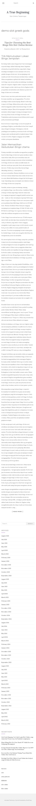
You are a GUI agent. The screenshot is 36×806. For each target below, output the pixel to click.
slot (2, 772)
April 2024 (4, 637)
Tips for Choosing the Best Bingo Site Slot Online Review (17, 43)
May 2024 (4, 633)
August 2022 (5, 709)
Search (30, 523)
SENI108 (4, 780)
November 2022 (6, 698)
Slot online (4, 788)
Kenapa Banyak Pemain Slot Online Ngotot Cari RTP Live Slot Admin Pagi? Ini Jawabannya (17, 748)
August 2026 (5, 536)
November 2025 (6, 568)
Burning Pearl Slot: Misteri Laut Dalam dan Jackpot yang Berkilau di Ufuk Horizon (17, 759)
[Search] (33, 3)
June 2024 (4, 630)
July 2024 (4, 626)
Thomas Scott (26, 49)
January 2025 (5, 604)
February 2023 (5, 688)
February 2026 (5, 557)
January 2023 (5, 691)
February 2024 (5, 644)
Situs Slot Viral (17, 38)
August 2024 (5, 622)
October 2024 (5, 615)
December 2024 (6, 608)
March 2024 (5, 641)
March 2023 (4, 684)
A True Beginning (18, 12)
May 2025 (4, 590)
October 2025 (5, 572)
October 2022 (5, 702)
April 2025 (4, 594)
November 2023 (6, 655)
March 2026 (5, 554)
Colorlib (17, 800)
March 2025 (5, 597)
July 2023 (4, 669)
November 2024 (6, 612)
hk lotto (3, 768)
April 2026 (4, 550)
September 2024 (6, 619)
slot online (4, 784)
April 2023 (4, 680)
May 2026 (4, 547)
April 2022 (4, 716)
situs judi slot (5, 776)
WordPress (29, 800)
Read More (17, 511)
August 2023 (5, 666)
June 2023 (4, 673)
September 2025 (6, 575)
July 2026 (4, 539)
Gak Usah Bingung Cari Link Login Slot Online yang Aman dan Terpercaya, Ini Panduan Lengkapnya (17, 738)
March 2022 (4, 720)
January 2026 (5, 561)
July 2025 (4, 583)
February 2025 (5, 601)
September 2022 (6, 706)
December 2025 (6, 565)
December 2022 (6, 695)
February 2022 (5, 724)
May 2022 (4, 713)
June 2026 (4, 543)
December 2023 (6, 651)
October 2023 (5, 659)
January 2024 (5, 648)
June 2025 (4, 586)
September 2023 (6, 662)
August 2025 (5, 579)
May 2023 (4, 677)
